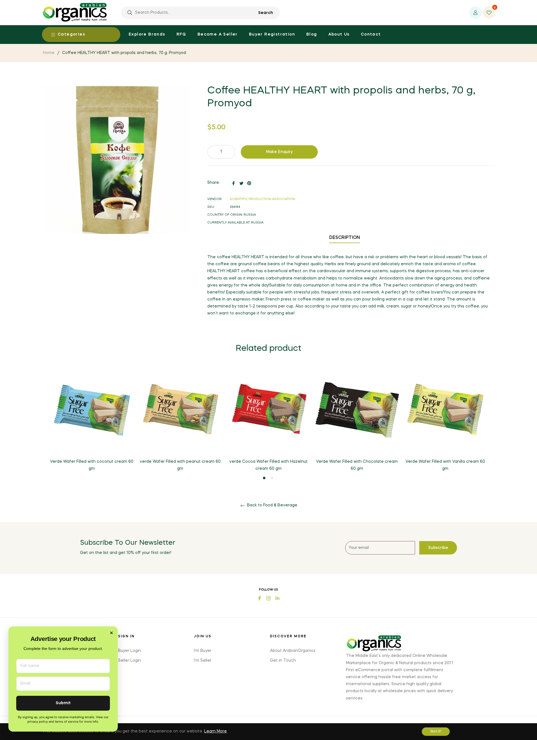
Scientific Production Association (262, 199)
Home (49, 53)
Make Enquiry (279, 152)
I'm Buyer (202, 651)
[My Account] (475, 12)
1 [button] (264, 478)
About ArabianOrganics (292, 651)
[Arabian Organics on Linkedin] (277, 597)
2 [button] (272, 478)
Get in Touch (283, 661)
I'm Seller (202, 661)
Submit (63, 703)
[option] (92, 424)
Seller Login (129, 661)
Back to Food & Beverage (271, 505)
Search (265, 13)
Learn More (215, 731)
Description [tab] (344, 238)
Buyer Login (129, 651)
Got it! (435, 731)
